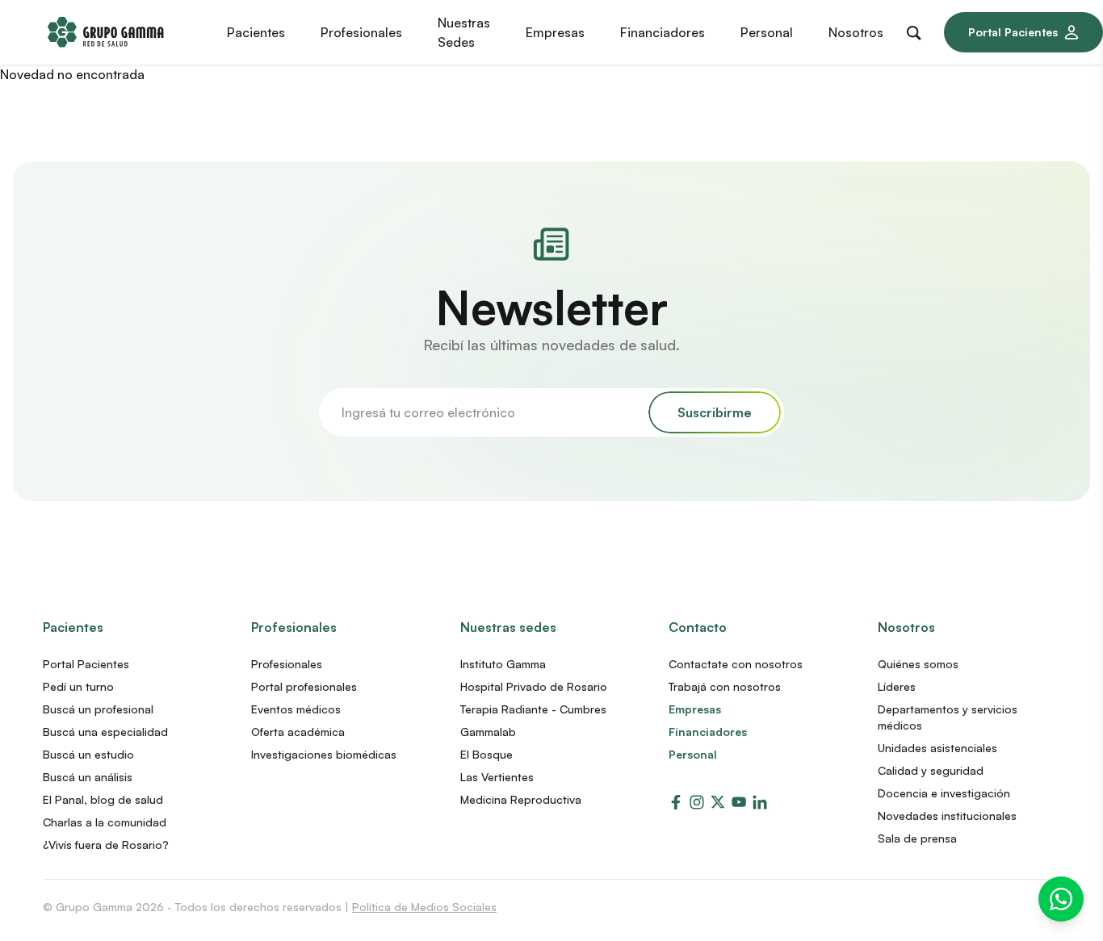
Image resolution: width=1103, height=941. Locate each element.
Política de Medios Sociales (424, 907)
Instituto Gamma (503, 664)
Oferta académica (298, 731)
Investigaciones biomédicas (323, 754)
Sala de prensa (917, 838)
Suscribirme (714, 412)
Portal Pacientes (1013, 32)
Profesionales (294, 627)
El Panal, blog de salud (103, 799)
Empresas (695, 709)
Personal (693, 754)
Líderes (897, 686)
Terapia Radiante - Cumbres (533, 709)
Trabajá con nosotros (725, 686)
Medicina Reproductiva (520, 799)
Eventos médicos (296, 709)
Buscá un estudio (88, 754)
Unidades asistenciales (937, 748)
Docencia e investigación (944, 793)
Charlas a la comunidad (104, 822)
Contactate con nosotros (736, 664)
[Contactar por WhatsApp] (1061, 899)
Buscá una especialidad (105, 731)
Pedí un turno (78, 686)
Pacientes (73, 627)
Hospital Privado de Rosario (533, 686)
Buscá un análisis (87, 777)
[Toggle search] (917, 30)
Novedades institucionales (947, 815)
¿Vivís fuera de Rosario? (106, 844)
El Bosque (486, 754)
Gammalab (488, 731)
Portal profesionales (304, 686)
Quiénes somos (918, 664)
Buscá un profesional (98, 709)
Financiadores (708, 731)
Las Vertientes (497, 777)
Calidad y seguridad (930, 770)
